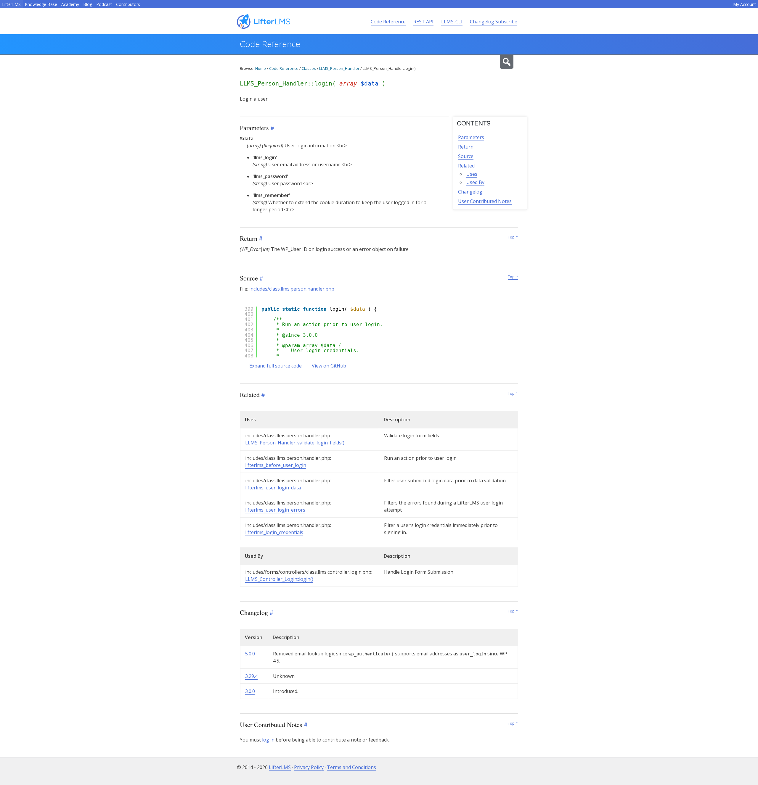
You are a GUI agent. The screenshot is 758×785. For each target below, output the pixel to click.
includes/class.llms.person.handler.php (291, 289)
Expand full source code (275, 365)
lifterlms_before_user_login (275, 465)
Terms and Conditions (351, 767)
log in (268, 739)
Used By (475, 182)
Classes (309, 68)
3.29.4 (251, 676)
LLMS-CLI (451, 21)
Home (260, 68)
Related (466, 165)
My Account (744, 4)
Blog (87, 4)
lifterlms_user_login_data (273, 487)
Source (465, 156)
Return (465, 147)
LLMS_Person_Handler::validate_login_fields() (294, 442)
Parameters (471, 137)
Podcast (104, 4)
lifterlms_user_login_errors (275, 510)
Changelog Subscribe (493, 21)
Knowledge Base (41, 4)
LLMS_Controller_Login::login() (279, 579)
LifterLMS (11, 4)
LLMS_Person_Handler (339, 68)
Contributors (128, 4)
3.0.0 (250, 691)
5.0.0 (250, 653)
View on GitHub (329, 365)
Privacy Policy (309, 767)
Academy (70, 4)
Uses (471, 174)
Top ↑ (513, 237)
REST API (423, 21)
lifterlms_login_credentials (274, 532)
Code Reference (388, 21)
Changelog (470, 191)
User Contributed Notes (485, 201)
